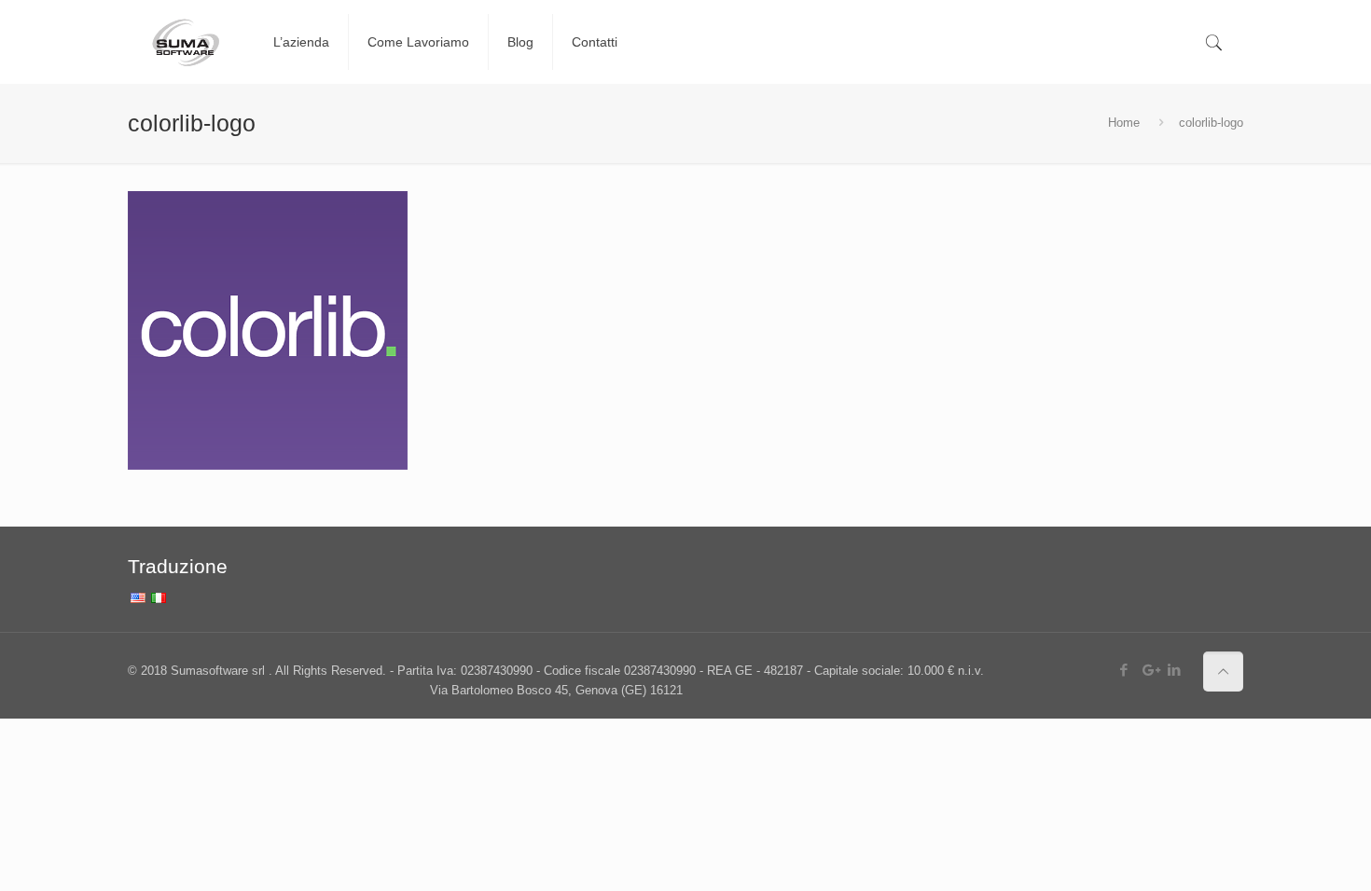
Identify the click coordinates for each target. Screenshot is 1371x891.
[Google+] (1149, 670)
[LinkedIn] (1174, 670)
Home (1124, 123)
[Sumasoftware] (186, 42)
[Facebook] (1124, 670)
